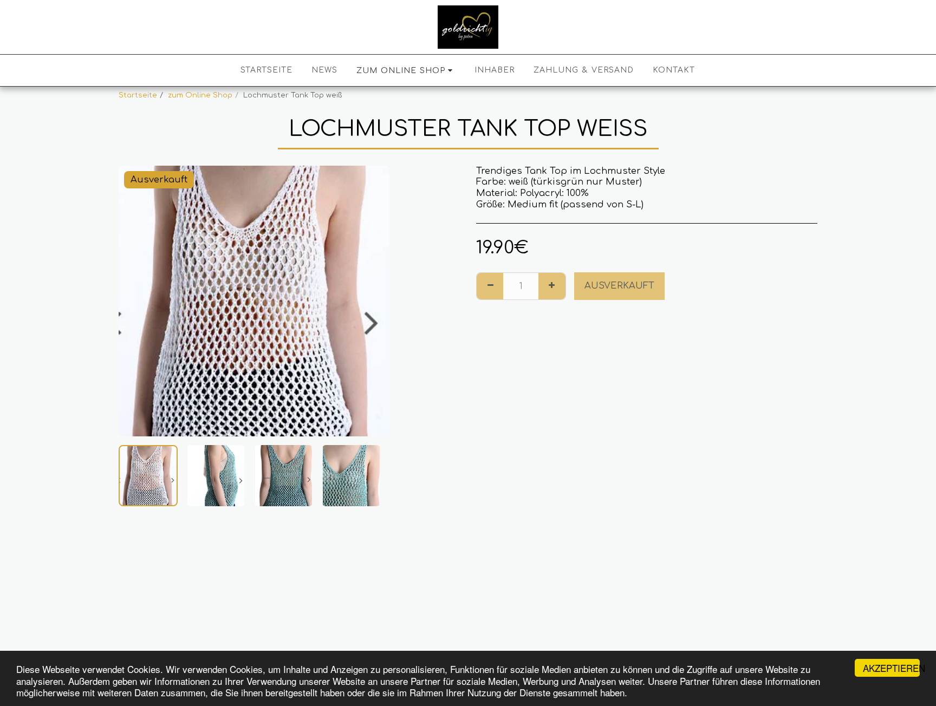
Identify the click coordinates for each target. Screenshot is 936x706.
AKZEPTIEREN (891, 668)
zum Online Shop (200, 95)
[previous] (136, 301)
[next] (372, 301)
